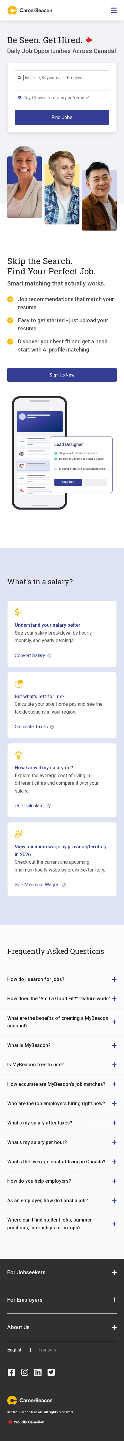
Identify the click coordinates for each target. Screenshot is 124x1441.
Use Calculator (30, 806)
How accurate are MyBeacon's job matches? (56, 1084)
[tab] (62, 979)
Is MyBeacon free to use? (35, 1064)
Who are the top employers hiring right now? (56, 1103)
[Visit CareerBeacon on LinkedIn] (38, 1372)
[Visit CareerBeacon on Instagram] (24, 1372)
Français (47, 1350)
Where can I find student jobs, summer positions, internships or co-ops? (49, 1224)
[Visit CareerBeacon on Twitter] (51, 1372)
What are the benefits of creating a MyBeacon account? (57, 1022)
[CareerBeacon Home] (30, 10)
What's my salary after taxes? (39, 1123)
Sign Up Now (62, 375)
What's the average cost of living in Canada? (56, 1162)
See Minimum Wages (37, 885)
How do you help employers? (39, 1181)
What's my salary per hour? (37, 1142)
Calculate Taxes (31, 727)
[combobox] (66, 78)
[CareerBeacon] (29, 1400)
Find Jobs (62, 117)
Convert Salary (30, 655)
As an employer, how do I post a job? (47, 1200)
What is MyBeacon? (29, 1045)
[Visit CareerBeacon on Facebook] (11, 1372)
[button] (62, 1272)
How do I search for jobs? (35, 979)
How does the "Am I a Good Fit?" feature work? (58, 998)
